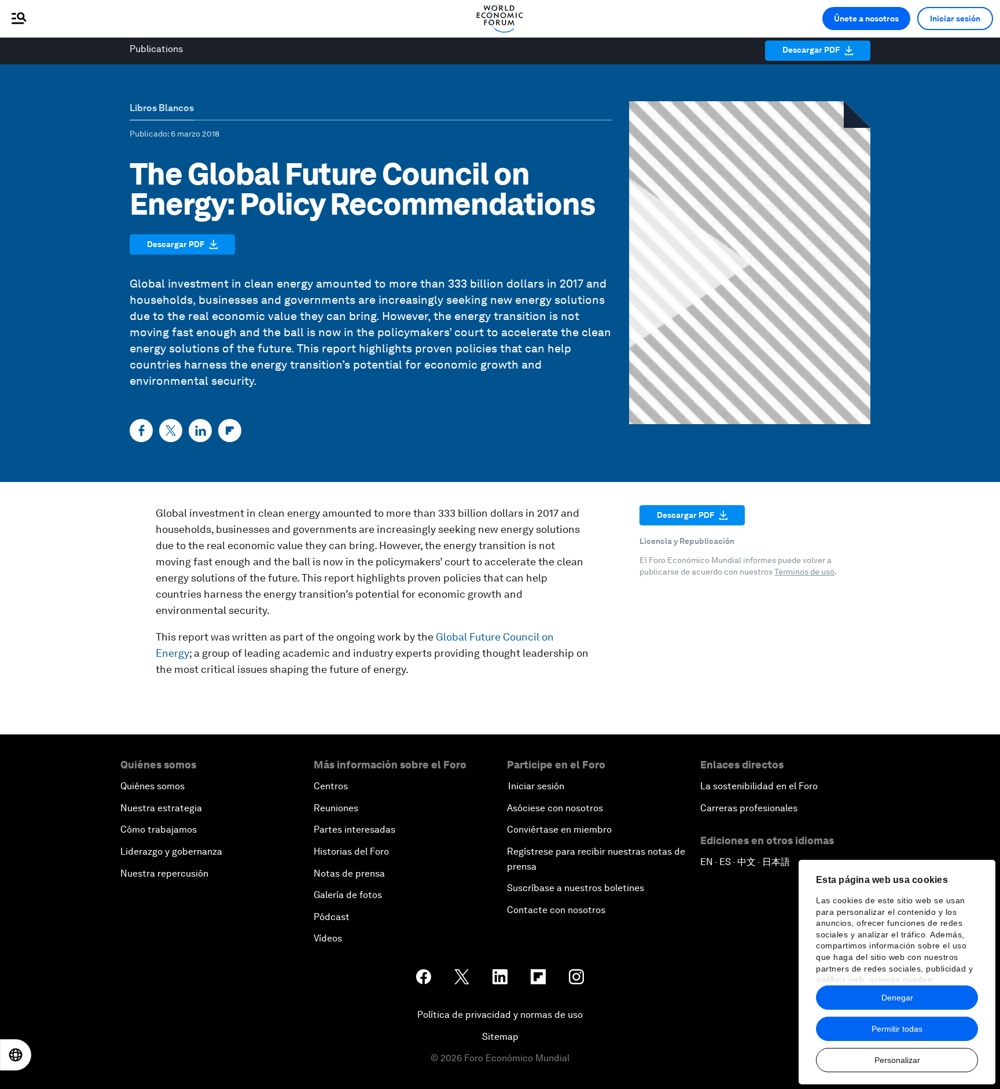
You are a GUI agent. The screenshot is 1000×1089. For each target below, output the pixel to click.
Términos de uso (804, 571)
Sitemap (500, 1036)
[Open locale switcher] (16, 1055)
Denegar (897, 997)
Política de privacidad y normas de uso (500, 1014)
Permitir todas (897, 1028)
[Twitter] (170, 430)
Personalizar (897, 1060)
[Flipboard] (229, 430)
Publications (156, 48)
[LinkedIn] (200, 430)
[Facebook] (141, 430)
